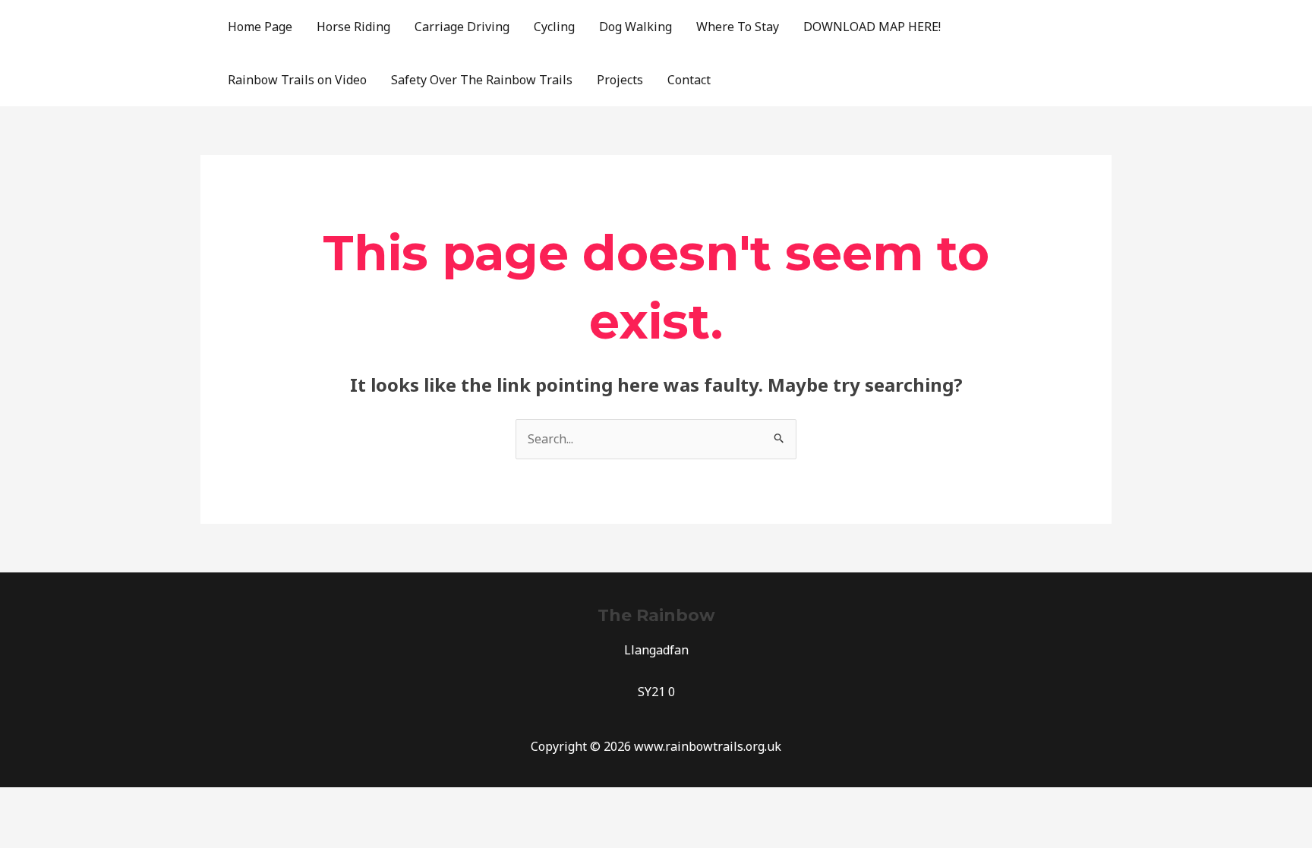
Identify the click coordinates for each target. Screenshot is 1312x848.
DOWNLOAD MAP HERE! (872, 26)
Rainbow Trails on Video (297, 79)
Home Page (260, 26)
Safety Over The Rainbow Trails (481, 79)
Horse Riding (353, 26)
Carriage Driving (462, 26)
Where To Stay (737, 26)
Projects (620, 79)
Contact (689, 79)
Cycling (554, 26)
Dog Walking (635, 26)
